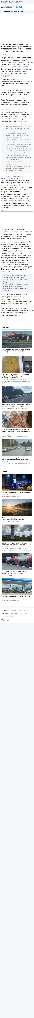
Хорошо (30, 2)
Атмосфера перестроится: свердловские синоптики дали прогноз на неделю (15, 518)
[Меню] (32, 7)
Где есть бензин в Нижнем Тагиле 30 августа (16, 596)
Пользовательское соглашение (10, 616)
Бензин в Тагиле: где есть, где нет (13, 11)
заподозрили (15, 313)
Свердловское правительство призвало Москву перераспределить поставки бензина (16, 543)
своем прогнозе (23, 69)
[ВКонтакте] (20, 6)
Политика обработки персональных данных (14, 613)
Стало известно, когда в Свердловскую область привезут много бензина (14, 572)
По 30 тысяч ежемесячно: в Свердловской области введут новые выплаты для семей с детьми (16, 431)
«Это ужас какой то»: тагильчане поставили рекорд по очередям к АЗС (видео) (16, 405)
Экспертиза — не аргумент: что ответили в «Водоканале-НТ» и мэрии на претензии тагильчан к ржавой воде (15, 375)
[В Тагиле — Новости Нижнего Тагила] (7, 7)
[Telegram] (17, 6)
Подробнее (16, 2)
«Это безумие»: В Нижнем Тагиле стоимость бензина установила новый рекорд (16, 350)
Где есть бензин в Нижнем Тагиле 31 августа (16, 492)
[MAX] (24, 6)
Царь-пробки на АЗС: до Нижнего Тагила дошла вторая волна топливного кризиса (15, 458)
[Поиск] (27, 6)
